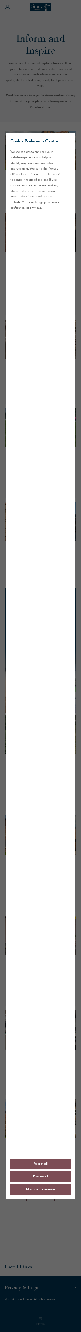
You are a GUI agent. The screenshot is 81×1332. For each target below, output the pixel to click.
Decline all (40, 1176)
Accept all (41, 1164)
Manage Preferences (40, 1189)
